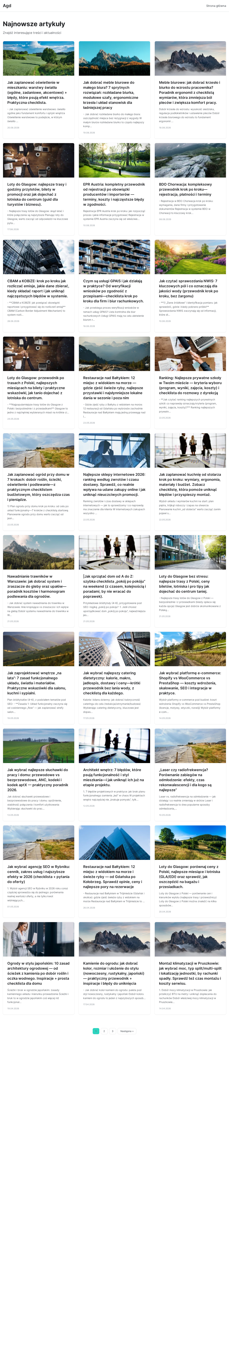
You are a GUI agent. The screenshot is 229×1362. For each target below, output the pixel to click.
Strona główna (216, 6)
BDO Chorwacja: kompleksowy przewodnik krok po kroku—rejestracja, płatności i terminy (185, 189)
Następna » (127, 1031)
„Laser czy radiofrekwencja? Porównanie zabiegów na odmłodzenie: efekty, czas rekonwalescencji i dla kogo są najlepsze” (185, 780)
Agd (7, 5)
